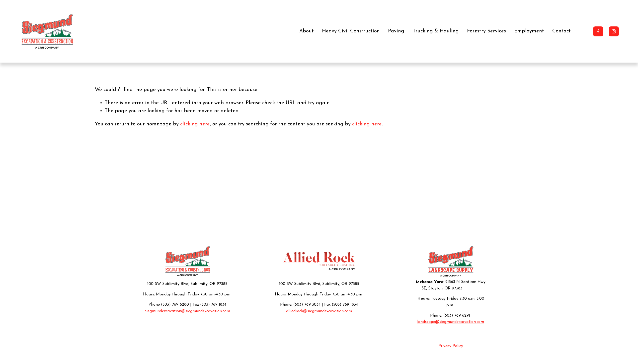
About (306, 31)
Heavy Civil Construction (351, 31)
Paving (396, 31)
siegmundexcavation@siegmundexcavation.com (187, 311)
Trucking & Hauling (436, 31)
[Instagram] (614, 31)
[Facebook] (598, 31)
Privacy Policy (450, 346)
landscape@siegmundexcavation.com (450, 322)
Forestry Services (486, 31)
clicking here (195, 124)
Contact (561, 31)
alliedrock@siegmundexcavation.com (319, 311)
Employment (529, 31)
